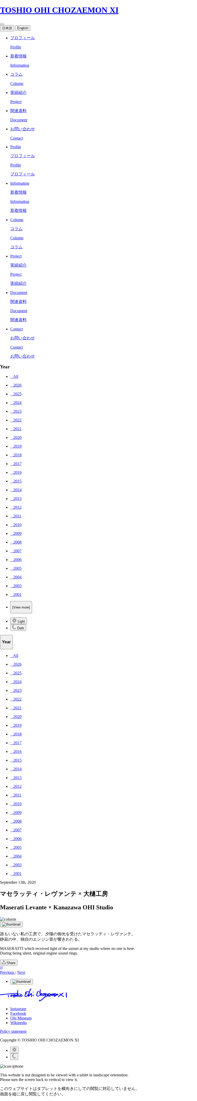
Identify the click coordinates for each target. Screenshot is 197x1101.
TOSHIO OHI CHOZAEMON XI (59, 10)
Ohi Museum (21, 1018)
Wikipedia (18, 1022)
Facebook (18, 1013)
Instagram (18, 1009)
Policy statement (13, 1031)
